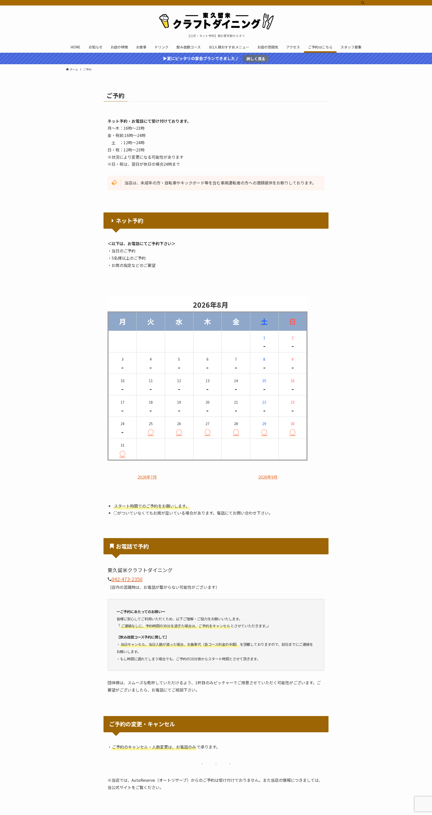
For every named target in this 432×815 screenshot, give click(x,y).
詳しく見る (255, 58)
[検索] (363, 2)
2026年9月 (268, 477)
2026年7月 (147, 477)
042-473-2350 (127, 579)
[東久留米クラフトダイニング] (216, 20)
